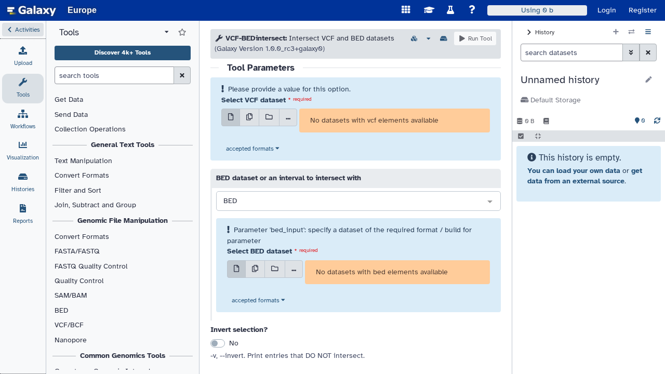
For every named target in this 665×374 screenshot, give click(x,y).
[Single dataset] (230, 117)
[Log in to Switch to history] (631, 32)
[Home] (31, 10)
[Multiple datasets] (249, 117)
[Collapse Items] (538, 136)
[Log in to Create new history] (616, 32)
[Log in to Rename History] (649, 80)
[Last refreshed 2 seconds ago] (657, 121)
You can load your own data (573, 170)
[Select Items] (520, 136)
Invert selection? (239, 329)
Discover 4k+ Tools (123, 52)
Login (606, 10)
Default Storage (554, 100)
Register (643, 10)
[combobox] (358, 201)
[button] (23, 29)
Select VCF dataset (253, 100)
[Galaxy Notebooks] (546, 121)
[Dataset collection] (269, 117)
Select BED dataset (259, 251)
